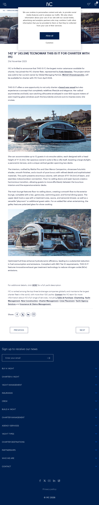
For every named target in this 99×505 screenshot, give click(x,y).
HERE (34, 285)
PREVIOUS (19, 330)
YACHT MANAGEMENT (12, 385)
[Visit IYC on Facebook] (40, 480)
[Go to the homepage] (49, 4)
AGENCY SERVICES (10, 425)
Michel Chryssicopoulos (73, 75)
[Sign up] (48, 358)
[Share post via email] (34, 314)
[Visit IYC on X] (44, 480)
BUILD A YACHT (9, 409)
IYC (4, 10)
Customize (49, 43)
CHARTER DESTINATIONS (13, 442)
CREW (4, 401)
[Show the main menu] (5, 4)
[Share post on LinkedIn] (28, 314)
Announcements (14, 10)
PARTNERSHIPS (9, 450)
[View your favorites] (88, 4)
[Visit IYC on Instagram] (58, 480)
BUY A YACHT (8, 368)
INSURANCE (7, 393)
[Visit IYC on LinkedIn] (54, 480)
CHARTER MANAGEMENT (13, 417)
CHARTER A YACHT (10, 376)
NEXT (82, 330)
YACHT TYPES (8, 434)
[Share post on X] (22, 314)
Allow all (49, 36)
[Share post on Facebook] (17, 314)
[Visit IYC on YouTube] (49, 480)
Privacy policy (49, 489)
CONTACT (6, 466)
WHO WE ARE (8, 458)
